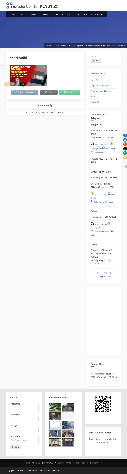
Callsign (13, 425)
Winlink (107, 273)
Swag (85, 14)
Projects (32, 14)
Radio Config (110, 149)
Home (13, 14)
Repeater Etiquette (99, 85)
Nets (93, 96)
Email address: (16, 436)
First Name (15, 403)
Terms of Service (80, 463)
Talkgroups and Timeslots (104, 202)
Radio (45, 14)
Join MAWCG (47, 463)
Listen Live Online (100, 145)
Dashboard (98, 153)
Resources (71, 14)
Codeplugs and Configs (101, 91)
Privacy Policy (96, 463)
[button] (125, 135)
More (57, 14)
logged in (42, 112)
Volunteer (59, 463)
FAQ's (68, 463)
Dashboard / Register (102, 232)
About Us (95, 14)
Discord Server (97, 102)
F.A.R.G (22, 14)
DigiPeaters (105, 276)
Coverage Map (99, 194)
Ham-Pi (94, 80)
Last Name (15, 414)
